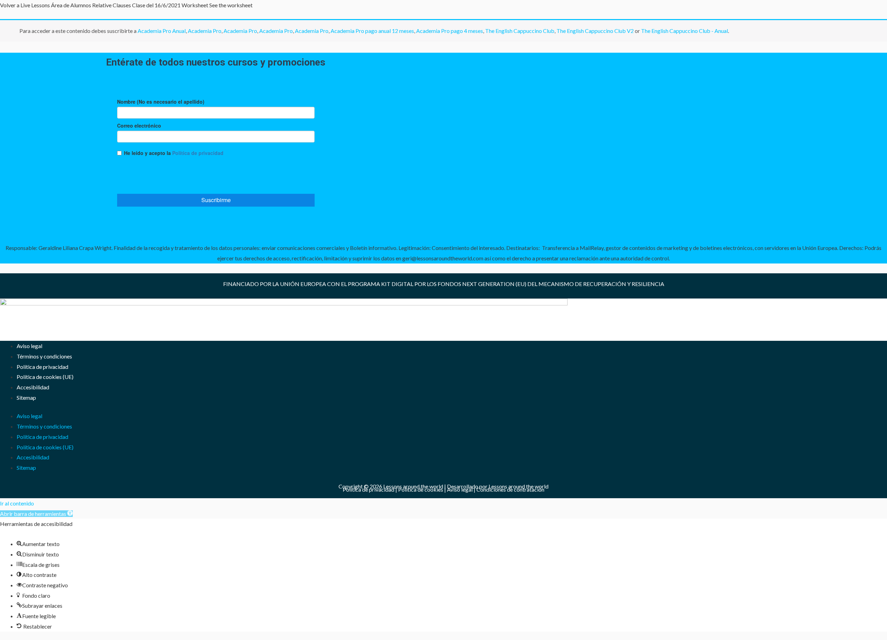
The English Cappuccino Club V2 (595, 30)
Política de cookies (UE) (45, 376)
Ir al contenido (17, 503)
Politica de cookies (420, 489)
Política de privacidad (42, 366)
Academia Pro (204, 30)
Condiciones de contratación (510, 489)
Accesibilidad (33, 387)
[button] (36, 513)
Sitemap (26, 397)
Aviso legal (29, 346)
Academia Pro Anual (162, 30)
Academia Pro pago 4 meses (449, 30)
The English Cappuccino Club (519, 30)
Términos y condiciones (44, 356)
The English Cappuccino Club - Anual (684, 30)
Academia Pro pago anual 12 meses (372, 30)
